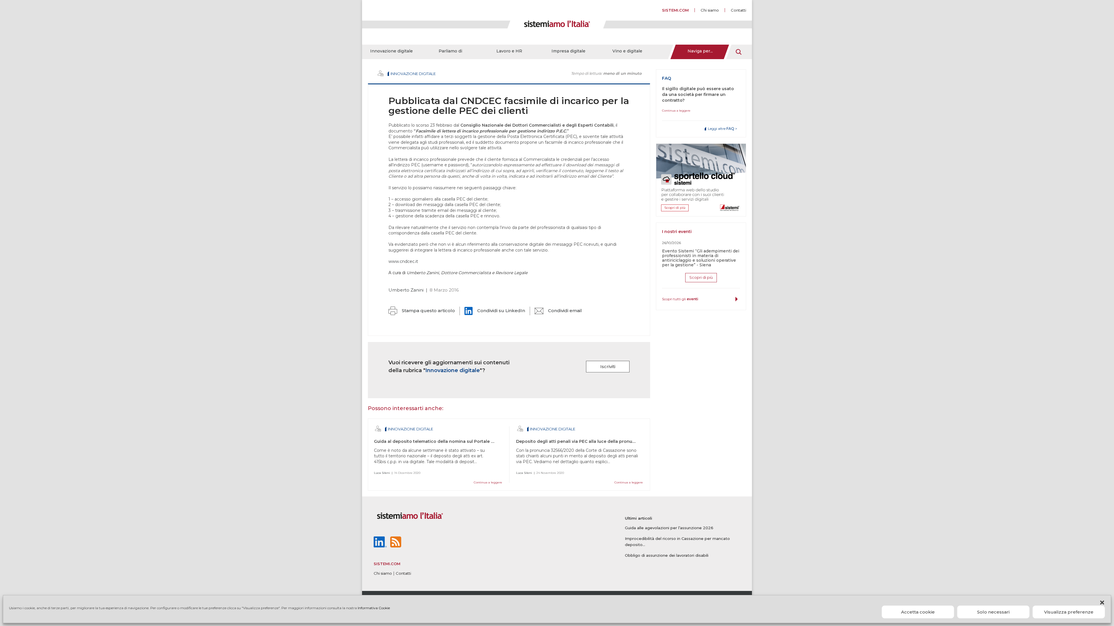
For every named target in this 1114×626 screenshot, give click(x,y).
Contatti (738, 10)
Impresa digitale (568, 51)
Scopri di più (701, 277)
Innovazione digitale (391, 51)
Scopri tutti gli (680, 299)
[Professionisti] (381, 73)
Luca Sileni (382, 473)
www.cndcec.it (403, 261)
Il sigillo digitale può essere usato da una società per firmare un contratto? (698, 94)
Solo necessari (993, 612)
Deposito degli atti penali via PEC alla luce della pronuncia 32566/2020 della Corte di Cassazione (620, 441)
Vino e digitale (627, 51)
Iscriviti (607, 366)
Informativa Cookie (374, 608)
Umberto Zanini (406, 290)
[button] (1102, 602)
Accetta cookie (918, 612)
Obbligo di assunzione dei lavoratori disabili (666, 555)
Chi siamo (710, 10)
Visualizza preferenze (1068, 612)
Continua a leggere (488, 482)
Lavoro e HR (509, 51)
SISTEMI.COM (675, 10)
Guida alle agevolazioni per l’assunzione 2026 (669, 527)
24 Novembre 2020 (550, 473)
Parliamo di (450, 51)
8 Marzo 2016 (444, 290)
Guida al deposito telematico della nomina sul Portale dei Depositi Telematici (457, 441)
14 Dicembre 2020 (407, 473)
